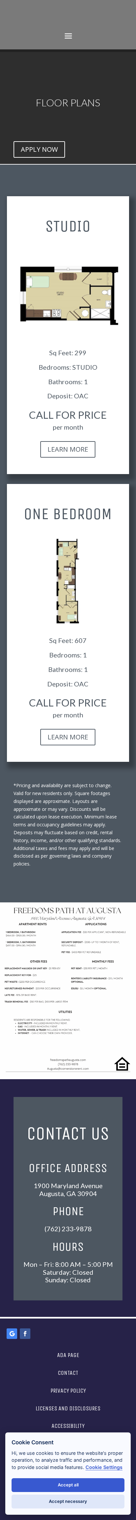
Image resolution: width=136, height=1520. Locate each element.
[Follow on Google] (12, 1333)
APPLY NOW (39, 149)
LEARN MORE (68, 449)
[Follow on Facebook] (25, 1333)
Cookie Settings (103, 1467)
